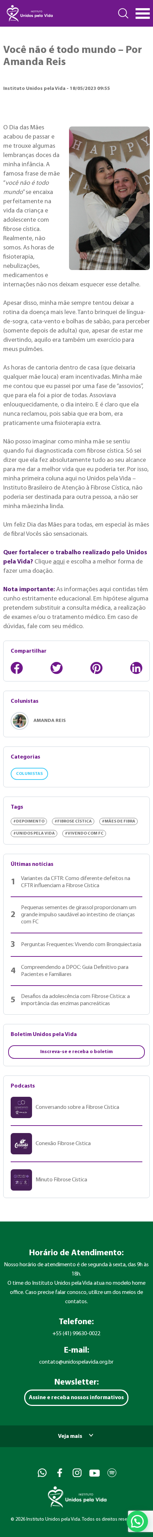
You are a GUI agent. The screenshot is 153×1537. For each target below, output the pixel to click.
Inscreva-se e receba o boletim (76, 1052)
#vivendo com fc (84, 833)
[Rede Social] (41, 1472)
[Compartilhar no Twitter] (57, 668)
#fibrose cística (73, 821)
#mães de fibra (118, 821)
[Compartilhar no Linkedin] (136, 668)
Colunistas (29, 774)
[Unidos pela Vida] (29, 13)
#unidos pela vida (34, 833)
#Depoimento (28, 821)
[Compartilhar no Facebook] (17, 668)
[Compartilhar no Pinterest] (96, 668)
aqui (59, 562)
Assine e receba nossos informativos (76, 1398)
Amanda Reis (49, 720)
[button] (137, 1521)
